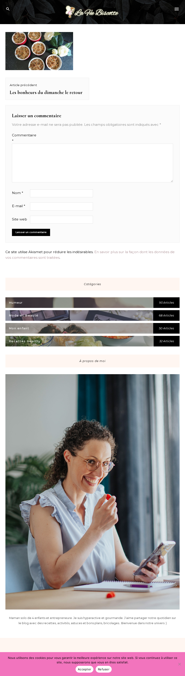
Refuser (103, 669)
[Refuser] (179, 664)
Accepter (84, 669)
